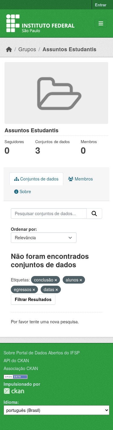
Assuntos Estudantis (69, 49)
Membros (83, 179)
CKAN (14, 391)
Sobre (24, 191)
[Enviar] (94, 213)
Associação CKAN (21, 368)
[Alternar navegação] (101, 23)
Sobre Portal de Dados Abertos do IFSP (42, 353)
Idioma (10, 402)
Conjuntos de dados (38, 179)
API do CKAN (16, 360)
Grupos (27, 49)
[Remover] (56, 280)
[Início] (9, 49)
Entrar (100, 5)
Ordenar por (23, 229)
